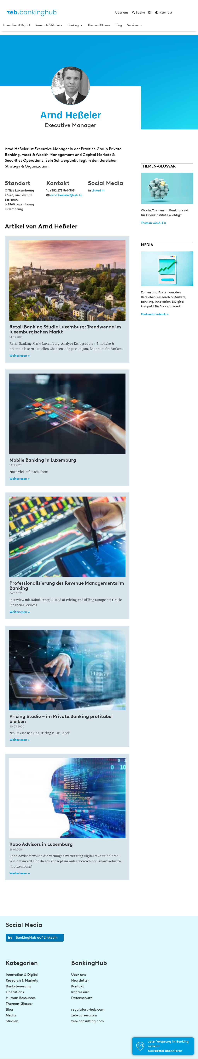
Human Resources (21, 998)
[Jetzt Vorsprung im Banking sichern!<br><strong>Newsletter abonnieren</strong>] (140, 1046)
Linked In (98, 190)
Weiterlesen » (19, 355)
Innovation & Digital (16, 25)
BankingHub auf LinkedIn (37, 937)
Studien (12, 1021)
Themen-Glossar (99, 25)
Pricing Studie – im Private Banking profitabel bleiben (61, 719)
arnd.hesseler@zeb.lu (66, 195)
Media (11, 1015)
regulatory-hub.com (87, 1009)
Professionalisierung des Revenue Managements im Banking (66, 585)
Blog (119, 25)
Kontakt (77, 986)
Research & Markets (48, 25)
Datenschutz (81, 998)
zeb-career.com (84, 1015)
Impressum (80, 992)
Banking (73, 25)
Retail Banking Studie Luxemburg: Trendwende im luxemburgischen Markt (65, 329)
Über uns (78, 975)
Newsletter (80, 980)
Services (132, 25)
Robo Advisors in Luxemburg (41, 844)
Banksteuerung (18, 986)
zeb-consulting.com (87, 1021)
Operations (15, 992)
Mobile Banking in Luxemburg (42, 460)
